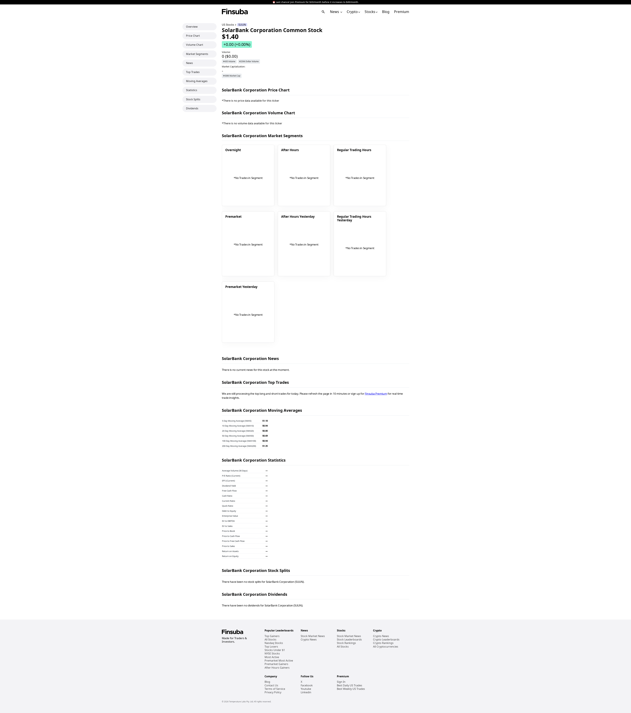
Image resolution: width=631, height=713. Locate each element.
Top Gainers (272, 636)
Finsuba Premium (376, 393)
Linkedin (306, 692)
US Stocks (228, 24)
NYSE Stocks (272, 653)
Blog (385, 12)
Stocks (370, 12)
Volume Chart (194, 45)
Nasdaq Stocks (274, 643)
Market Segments (197, 54)
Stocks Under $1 (275, 650)
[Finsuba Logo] (235, 12)
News (335, 12)
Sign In (341, 682)
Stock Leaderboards (349, 639)
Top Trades (193, 72)
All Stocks (270, 639)
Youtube (306, 689)
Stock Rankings (346, 643)
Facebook (307, 685)
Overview (192, 26)
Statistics (191, 90)
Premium (401, 12)
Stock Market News (313, 636)
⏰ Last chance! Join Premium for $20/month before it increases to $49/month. (315, 2)
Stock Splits (193, 99)
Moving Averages (197, 81)
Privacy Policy (273, 692)
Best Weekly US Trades (351, 689)
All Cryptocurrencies (385, 646)
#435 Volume (229, 61)
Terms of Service (275, 689)
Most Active (272, 657)
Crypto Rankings (383, 643)
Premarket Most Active (279, 660)
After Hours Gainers (277, 667)
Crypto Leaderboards (386, 639)
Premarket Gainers (276, 664)
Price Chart (193, 35)
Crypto (352, 12)
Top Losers (271, 646)
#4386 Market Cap (231, 75)
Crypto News (309, 639)
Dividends (192, 108)
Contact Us (271, 685)
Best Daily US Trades (349, 685)
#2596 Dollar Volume (249, 61)
